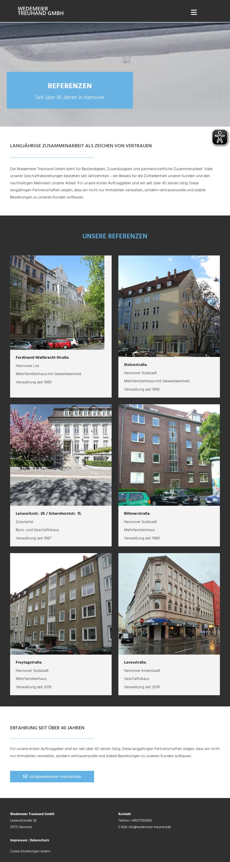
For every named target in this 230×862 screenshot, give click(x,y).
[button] (52, 776)
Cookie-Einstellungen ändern (30, 851)
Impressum (18, 840)
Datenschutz (39, 840)
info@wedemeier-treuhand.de (149, 827)
